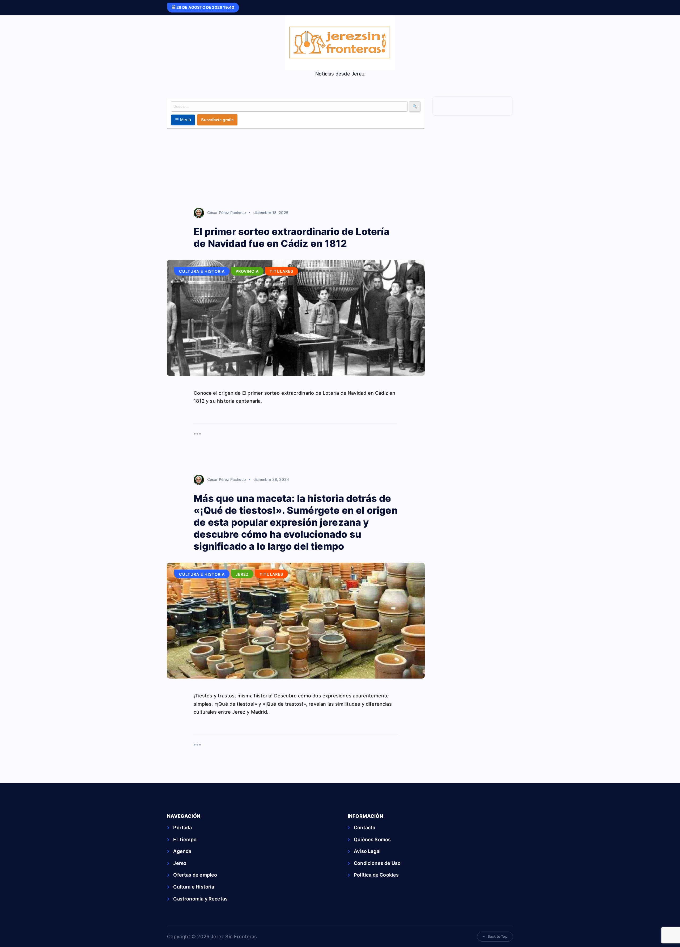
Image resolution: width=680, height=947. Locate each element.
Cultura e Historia (202, 271)
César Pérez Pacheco (226, 212)
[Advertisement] (295, 168)
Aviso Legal (367, 851)
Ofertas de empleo (195, 875)
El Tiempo (185, 839)
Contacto (364, 827)
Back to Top (497, 936)
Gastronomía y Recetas (200, 899)
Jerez (242, 574)
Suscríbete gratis (217, 119)
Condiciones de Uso (377, 863)
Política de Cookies (376, 875)
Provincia (247, 271)
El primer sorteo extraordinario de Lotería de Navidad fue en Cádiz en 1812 (291, 237)
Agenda (182, 851)
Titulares (281, 271)
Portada (182, 827)
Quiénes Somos (372, 839)
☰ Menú (183, 119)
